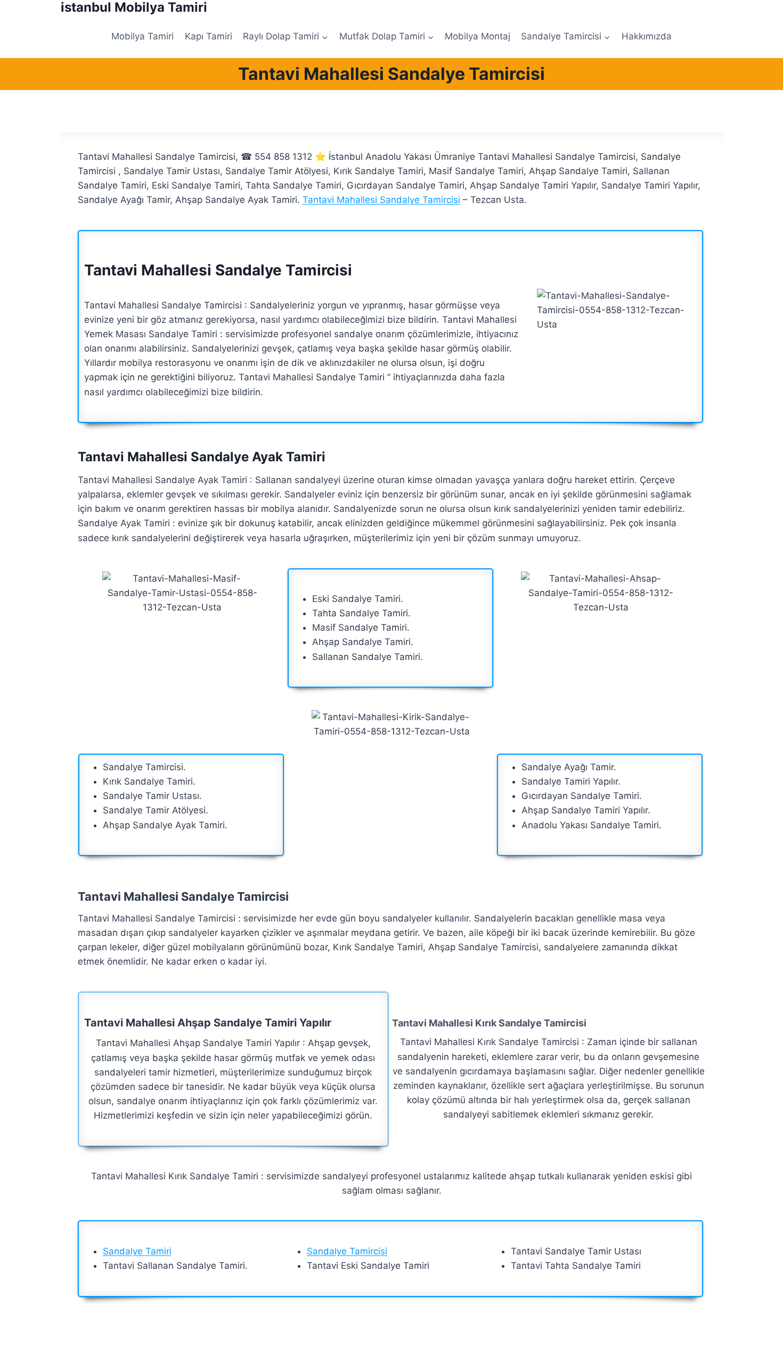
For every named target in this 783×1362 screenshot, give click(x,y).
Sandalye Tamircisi (347, 1251)
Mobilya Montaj (477, 36)
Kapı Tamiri (208, 36)
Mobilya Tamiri (142, 36)
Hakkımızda (647, 36)
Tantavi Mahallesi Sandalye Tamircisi (381, 199)
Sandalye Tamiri (137, 1251)
